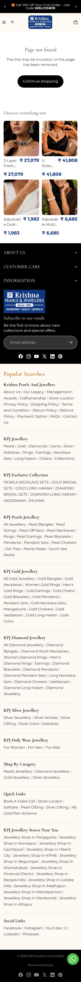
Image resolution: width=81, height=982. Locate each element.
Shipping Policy (45, 404)
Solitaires (12, 452)
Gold (21, 446)
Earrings (43, 452)
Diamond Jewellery (52, 771)
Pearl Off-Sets (31, 530)
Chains (45, 458)
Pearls (9, 446)
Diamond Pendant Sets (25, 675)
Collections (64, 458)
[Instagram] (28, 356)
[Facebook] (20, 356)
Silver (68, 446)
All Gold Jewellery (19, 579)
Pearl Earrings (29, 536)
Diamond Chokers (30, 682)
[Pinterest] (60, 356)
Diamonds (38, 446)
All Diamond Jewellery (23, 645)
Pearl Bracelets (58, 536)
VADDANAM (14, 501)
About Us (12, 392)
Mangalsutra (15, 609)
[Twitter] (44, 356)
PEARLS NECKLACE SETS (26, 482)
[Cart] (76, 22)
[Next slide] (76, 6)
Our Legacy (33, 392)
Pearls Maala (35, 549)
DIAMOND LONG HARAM (52, 494)
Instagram (33, 928)
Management (59, 392)
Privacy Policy (16, 404)
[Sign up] (70, 342)
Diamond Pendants (40, 669)
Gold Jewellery (17, 777)
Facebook (12, 928)
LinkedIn (12, 934)
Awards (10, 398)
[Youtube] (36, 356)
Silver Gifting (57, 807)
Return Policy (45, 410)
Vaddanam (60, 682)
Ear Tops (13, 549)
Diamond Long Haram (23, 688)
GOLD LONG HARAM (34, 488)
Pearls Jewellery (18, 771)
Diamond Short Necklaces (44, 651)
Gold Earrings (38, 591)
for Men (35, 747)
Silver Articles (46, 717)
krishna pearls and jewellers (45, 956)
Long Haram (25, 458)
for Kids (53, 747)
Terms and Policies (40, 965)
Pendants (12, 542)
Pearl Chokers (64, 542)
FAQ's (55, 416)
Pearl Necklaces (61, 530)
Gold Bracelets (16, 597)
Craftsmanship (33, 398)
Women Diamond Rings (25, 657)
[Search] (10, 22)
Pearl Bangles (41, 524)
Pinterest (30, 934)
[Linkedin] (52, 356)
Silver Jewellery (17, 717)
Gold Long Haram (41, 615)
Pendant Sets (36, 542)
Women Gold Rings (42, 585)
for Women (14, 747)
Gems (55, 446)
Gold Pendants (45, 597)
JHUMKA (36, 501)
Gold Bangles (50, 579)
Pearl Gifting (32, 807)
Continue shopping (40, 81)
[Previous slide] (5, 6)
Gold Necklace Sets (48, 603)
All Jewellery (15, 524)
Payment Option (32, 416)
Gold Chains (63, 591)
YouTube (54, 928)
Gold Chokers (41, 609)
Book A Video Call (19, 801)
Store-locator (61, 398)
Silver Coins (29, 724)
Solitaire (11, 807)
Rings (28, 452)
